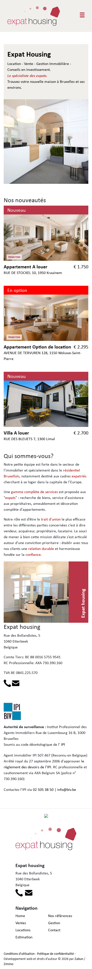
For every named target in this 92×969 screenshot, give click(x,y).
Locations (22, 929)
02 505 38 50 (43, 789)
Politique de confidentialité (55, 953)
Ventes (20, 922)
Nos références (60, 915)
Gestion (54, 922)
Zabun (79, 959)
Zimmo (8, 964)
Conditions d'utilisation (19, 953)
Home (20, 915)
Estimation (23, 937)
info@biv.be (66, 789)
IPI (63, 744)
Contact (54, 929)
